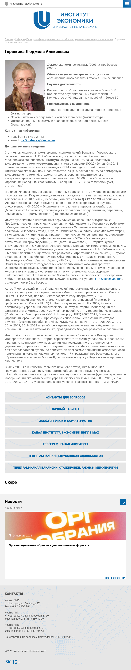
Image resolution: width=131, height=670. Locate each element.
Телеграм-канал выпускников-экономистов (65, 456)
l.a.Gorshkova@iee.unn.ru (38, 140)
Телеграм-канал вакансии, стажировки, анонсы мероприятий (65, 467)
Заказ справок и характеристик (65, 421)
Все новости (115, 578)
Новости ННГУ (13, 507)
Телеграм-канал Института (66, 444)
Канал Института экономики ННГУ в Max (65, 432)
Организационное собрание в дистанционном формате (49, 545)
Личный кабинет (65, 409)
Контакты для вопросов (65, 397)
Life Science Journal (108, 279)
